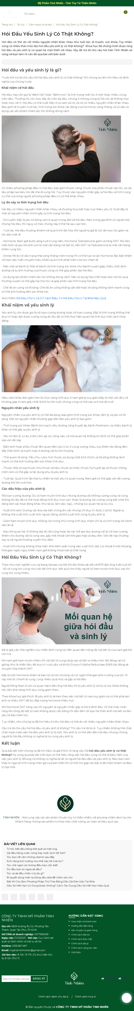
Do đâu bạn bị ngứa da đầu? (24, 869)
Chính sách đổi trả (80, 934)
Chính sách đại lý (79, 943)
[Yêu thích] (115, 13)
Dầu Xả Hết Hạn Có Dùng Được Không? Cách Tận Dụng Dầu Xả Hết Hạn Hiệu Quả (57, 885)
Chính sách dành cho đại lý (53, 996)
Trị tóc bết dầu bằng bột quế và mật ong (31, 848)
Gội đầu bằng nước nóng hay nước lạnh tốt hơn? (36, 852)
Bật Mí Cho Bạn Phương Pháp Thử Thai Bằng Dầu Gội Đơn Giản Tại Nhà (50, 881)
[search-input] (53, 14)
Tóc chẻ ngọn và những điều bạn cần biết (32, 865)
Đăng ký (39, 978)
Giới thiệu (76, 952)
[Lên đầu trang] (127, 998)
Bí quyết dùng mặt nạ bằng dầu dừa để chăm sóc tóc (39, 877)
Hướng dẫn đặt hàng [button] (86, 915)
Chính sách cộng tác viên (84, 948)
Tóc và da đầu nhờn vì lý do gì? (25, 873)
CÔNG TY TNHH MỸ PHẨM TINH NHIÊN (82, 1007)
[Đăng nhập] (104, 13)
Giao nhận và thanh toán (84, 921)
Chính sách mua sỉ (85, 996)
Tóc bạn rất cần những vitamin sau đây (30, 857)
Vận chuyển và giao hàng (84, 930)
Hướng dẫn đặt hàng (82, 926)
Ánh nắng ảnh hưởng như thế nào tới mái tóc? (34, 861)
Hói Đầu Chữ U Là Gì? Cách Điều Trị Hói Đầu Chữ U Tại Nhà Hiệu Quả (61, 298)
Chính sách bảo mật (81, 939)
